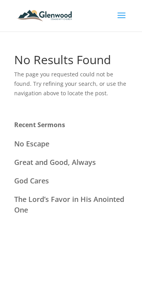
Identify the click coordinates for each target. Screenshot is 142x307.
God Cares (31, 180)
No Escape (31, 143)
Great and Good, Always (55, 162)
